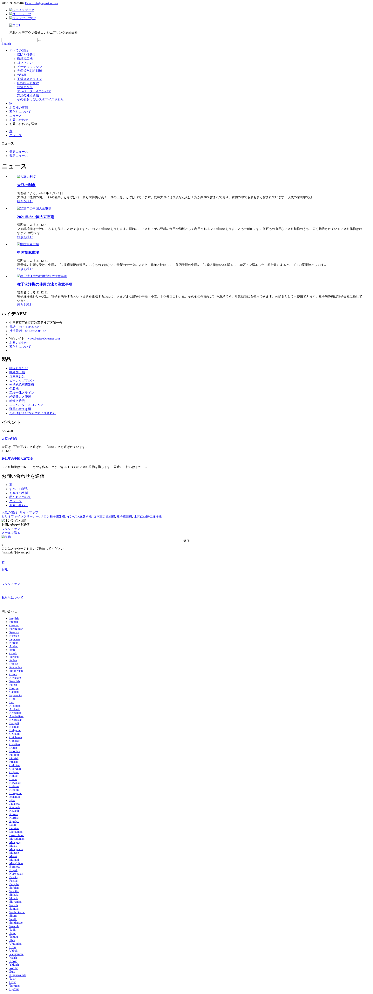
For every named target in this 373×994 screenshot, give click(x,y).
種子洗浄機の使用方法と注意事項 (44, 284)
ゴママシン (25, 62)
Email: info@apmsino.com (41, 3)
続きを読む (25, 201)
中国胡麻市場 (28, 252)
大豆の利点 (26, 185)
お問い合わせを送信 (16, 524)
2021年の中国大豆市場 (35, 217)
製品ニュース (18, 155)
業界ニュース (18, 151)
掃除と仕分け (26, 54)
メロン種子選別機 (52, 516)
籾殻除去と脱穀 (28, 83)
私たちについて (20, 111)
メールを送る (11, 532)
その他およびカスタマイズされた (40, 99)
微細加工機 (25, 58)
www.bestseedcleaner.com (43, 338)
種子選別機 (124, 516)
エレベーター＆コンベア (34, 91)
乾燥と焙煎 (25, 87)
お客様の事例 (18, 107)
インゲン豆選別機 (79, 516)
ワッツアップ (11, 528)
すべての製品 (18, 50)
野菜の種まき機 (28, 95)
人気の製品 (9, 512)
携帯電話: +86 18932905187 (27, 330)
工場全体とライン (29, 79)
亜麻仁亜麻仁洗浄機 (148, 516)
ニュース (15, 115)
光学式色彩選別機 (29, 70)
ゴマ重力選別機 (104, 516)
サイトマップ (29, 512)
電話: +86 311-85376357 (25, 326)
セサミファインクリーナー (20, 516)
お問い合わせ (18, 119)
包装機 (21, 75)
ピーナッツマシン (29, 66)
